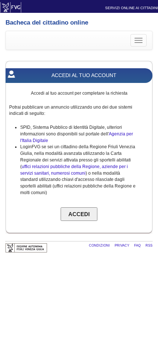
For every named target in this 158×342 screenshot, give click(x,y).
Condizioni (100, 245)
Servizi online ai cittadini (131, 8)
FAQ (138, 245)
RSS (149, 245)
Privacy (122, 245)
